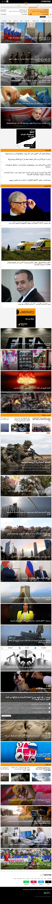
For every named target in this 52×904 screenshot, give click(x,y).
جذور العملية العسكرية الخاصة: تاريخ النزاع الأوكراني (41, 393)
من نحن (49, 889)
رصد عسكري (28, 878)
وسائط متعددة (48, 651)
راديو (32, 878)
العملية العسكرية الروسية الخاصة (45, 66)
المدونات (14, 878)
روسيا (42, 878)
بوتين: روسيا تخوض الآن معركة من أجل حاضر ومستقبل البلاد (36, 467)
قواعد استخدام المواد (44, 889)
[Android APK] (47, 892)
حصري (35, 878)
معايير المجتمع (25, 889)
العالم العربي (49, 878)
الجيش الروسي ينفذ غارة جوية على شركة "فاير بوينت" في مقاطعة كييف (34, 465)
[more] (2, 42)
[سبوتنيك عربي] (46, 2)
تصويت (6, 715)
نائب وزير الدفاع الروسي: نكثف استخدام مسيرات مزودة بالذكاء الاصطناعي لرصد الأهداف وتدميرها (30, 471)
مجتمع (49, 785)
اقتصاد (39, 878)
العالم (45, 878)
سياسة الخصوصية (32, 889)
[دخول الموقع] (5, 1)
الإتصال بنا (38, 889)
